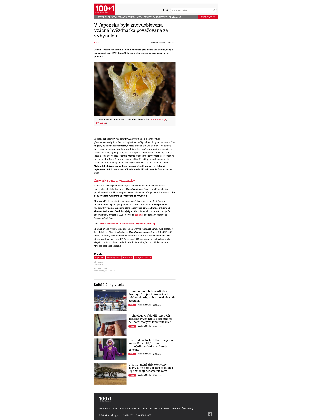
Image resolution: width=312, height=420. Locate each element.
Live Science (98, 264)
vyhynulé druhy (143, 257)
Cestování (175, 17)
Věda (140, 17)
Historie (102, 17)
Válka (132, 17)
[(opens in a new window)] (163, 10)
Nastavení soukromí (130, 408)
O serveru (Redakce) (182, 408)
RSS (115, 408)
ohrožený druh (114, 257)
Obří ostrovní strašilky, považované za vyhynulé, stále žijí (127, 223)
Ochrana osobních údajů (156, 408)
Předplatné (208, 17)
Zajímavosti (160, 17)
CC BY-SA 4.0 (110, 271)
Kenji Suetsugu (158, 119)
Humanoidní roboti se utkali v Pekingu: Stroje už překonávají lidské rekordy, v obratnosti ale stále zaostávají (151, 296)
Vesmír (122, 17)
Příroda (112, 17)
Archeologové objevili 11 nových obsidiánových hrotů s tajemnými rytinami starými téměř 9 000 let (150, 319)
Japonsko (99, 257)
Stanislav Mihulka (158, 43)
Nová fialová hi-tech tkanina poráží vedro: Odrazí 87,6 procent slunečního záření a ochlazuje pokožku (151, 344)
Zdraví (148, 17)
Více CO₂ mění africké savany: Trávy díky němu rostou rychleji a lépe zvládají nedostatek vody (150, 368)
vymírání (127, 257)
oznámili (139, 214)
